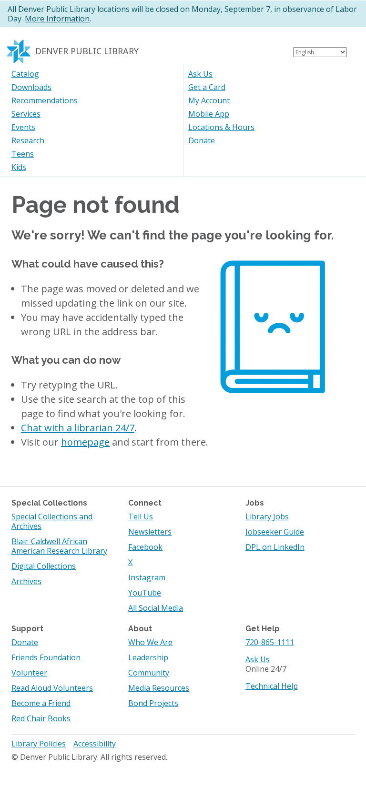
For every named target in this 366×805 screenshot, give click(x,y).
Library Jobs (267, 516)
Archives (26, 581)
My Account (209, 100)
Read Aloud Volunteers (52, 688)
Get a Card (206, 87)
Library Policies (38, 743)
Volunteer (29, 672)
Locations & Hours (221, 127)
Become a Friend (41, 703)
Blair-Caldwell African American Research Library (59, 546)
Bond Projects (153, 703)
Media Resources (158, 688)
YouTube (144, 592)
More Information (57, 18)
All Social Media (155, 608)
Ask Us (200, 74)
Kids (18, 167)
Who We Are (150, 642)
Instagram (146, 577)
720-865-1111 (269, 642)
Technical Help (271, 686)
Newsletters (150, 532)
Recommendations (44, 100)
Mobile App (208, 114)
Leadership (148, 657)
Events (23, 127)
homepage (85, 442)
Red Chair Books (41, 718)
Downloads (31, 87)
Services (26, 114)
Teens (22, 154)
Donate (201, 140)
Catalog (25, 74)
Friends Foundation (46, 657)
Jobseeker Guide (274, 532)
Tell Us (140, 516)
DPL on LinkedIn (275, 547)
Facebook (145, 547)
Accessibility (94, 743)
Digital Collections (43, 566)
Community (148, 672)
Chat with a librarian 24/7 (77, 427)
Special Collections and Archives (51, 521)
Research (27, 140)
